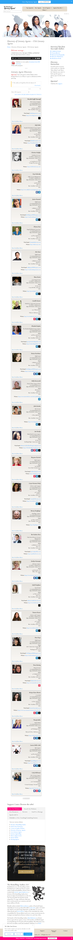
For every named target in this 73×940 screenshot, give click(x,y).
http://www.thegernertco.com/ (33, 115)
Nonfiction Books (56, 58)
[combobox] (12, 12)
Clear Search (37, 85)
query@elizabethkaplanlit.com (34, 341)
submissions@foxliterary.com (34, 600)
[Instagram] (34, 319)
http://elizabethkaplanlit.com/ (34, 344)
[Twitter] (39, 118)
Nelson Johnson (24, 906)
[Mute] (35, 58)
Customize (9, 934)
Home (8, 47)
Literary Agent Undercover (21, 892)
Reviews (25, 812)
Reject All (18, 934)
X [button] (71, 1)
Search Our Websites (30, 809)
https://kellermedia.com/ (35, 735)
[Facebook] (37, 145)
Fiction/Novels (56, 53)
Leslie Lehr (32, 908)
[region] (18, 930)
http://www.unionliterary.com (34, 683)
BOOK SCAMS (52, 938)
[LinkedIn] (39, 192)
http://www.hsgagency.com (34, 422)
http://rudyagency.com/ (35, 473)
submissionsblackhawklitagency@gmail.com (30, 445)
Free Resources (13, 812)
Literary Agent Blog (16, 834)
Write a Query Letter (16, 835)
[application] (26, 58)
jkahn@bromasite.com (36, 140)
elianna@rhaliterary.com (35, 242)
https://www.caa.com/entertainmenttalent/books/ (29, 710)
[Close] (33, 925)
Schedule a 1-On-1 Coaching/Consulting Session (23, 818)
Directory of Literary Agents (18, 830)
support (60, 83)
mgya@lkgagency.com (36, 760)
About (44, 10)
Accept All (28, 934)
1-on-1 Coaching (26, 872)
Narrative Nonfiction (57, 56)
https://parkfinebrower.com (34, 554)
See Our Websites (14, 809)
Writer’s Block (14, 837)
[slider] (39, 58)
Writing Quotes (15, 839)
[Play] (13, 58)
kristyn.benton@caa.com (35, 708)
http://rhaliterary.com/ (35, 244)
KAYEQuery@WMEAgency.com (33, 653)
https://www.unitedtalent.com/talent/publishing (29, 396)
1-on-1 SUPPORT (44, 2)
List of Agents (46, 8)
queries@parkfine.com (36, 551)
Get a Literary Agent (16, 832)
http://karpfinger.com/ (35, 525)
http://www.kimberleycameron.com (32, 316)
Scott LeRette (20, 911)
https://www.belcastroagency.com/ (33, 575)
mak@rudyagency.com (36, 471)
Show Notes (20, 121)
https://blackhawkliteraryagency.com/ (32, 447)
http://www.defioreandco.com (34, 501)
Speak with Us (13, 815)
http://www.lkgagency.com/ (34, 763)
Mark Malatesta (32, 918)
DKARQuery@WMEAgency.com (33, 369)
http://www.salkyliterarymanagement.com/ (31, 189)
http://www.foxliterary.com (34, 602)
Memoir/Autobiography (58, 55)
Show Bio (14, 121)
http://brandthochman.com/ (34, 143)
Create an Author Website (18, 828)
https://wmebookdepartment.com (33, 217)
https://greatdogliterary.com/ (34, 291)
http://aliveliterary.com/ (35, 788)
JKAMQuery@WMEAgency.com (33, 215)
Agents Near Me (57, 8)
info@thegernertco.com (35, 113)
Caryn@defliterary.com (35, 499)
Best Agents (38, 8)
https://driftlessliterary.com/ (34, 166)
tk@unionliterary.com (36, 680)
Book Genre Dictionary (17, 826)
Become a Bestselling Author (18, 824)
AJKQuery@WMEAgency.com (34, 267)
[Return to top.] (40, 121)
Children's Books (56, 51)
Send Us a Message (37, 812)
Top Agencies (29, 8)
